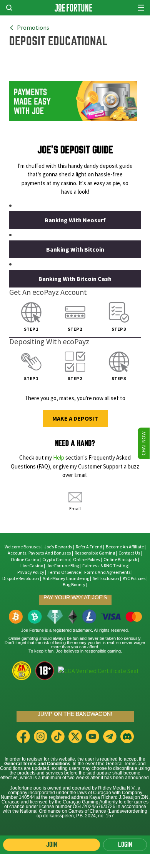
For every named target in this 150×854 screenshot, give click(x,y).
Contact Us (129, 553)
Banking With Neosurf (75, 220)
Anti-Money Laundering (66, 578)
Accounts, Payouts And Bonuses (40, 553)
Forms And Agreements (107, 572)
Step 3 (119, 329)
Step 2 (75, 329)
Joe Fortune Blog (63, 565)
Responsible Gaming (95, 553)
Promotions (33, 28)
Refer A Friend (89, 547)
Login (125, 844)
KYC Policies (134, 578)
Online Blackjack (120, 559)
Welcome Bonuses (23, 547)
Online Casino (25, 559)
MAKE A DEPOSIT (75, 418)
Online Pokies (86, 559)
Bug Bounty (74, 584)
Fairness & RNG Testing (105, 565)
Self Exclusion (106, 578)
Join (51, 844)
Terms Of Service (64, 572)
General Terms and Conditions (37, 763)
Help (58, 457)
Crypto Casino (56, 559)
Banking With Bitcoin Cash (75, 279)
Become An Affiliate (125, 547)
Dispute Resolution (20, 578)
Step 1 (31, 329)
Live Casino (31, 565)
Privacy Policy (30, 572)
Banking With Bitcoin (75, 249)
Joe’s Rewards (58, 547)
